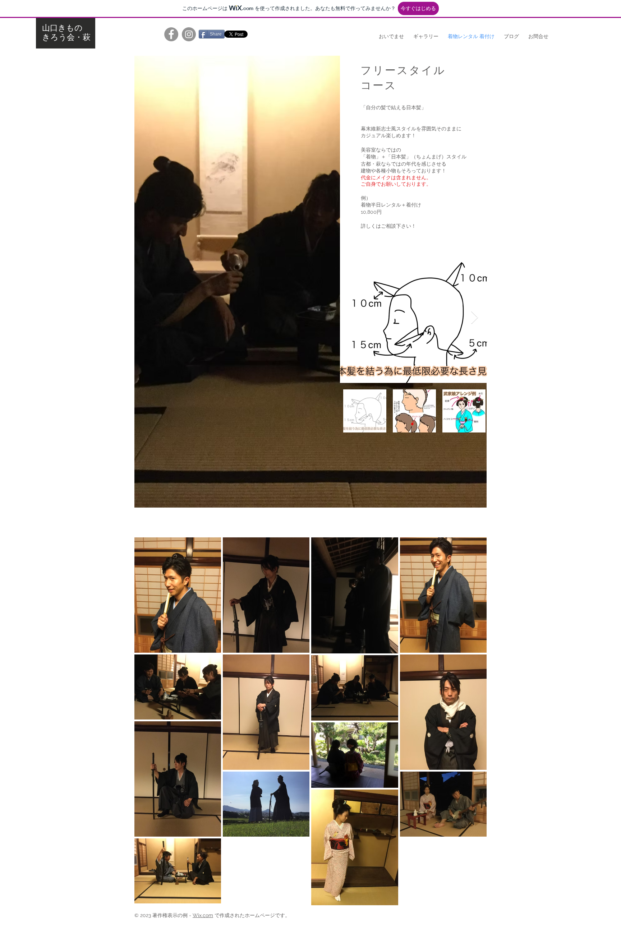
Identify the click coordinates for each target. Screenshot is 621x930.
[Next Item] (474, 318)
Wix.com (203, 915)
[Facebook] (171, 34)
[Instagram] (189, 34)
